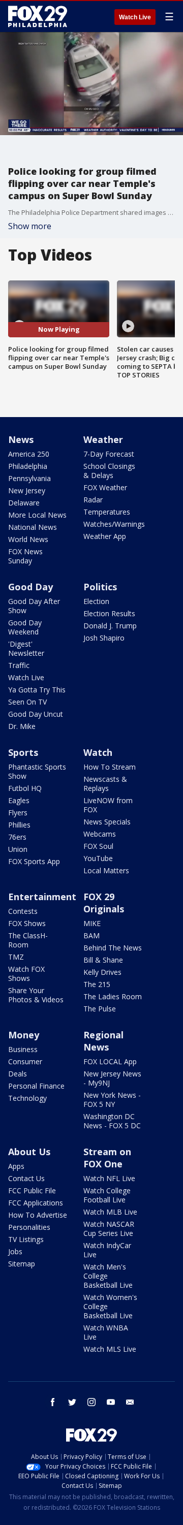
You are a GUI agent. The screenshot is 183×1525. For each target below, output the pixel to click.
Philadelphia (27, 466)
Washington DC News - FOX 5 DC (112, 1120)
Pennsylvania (29, 478)
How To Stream (109, 767)
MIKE (92, 923)
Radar (93, 499)
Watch (97, 752)
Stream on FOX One (107, 1158)
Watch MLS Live (109, 1349)
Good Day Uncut (35, 714)
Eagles (18, 800)
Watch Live (135, 17)
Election (96, 601)
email (130, 1402)
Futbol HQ (25, 788)
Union (17, 849)
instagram (91, 1402)
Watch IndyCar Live (107, 1250)
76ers (17, 837)
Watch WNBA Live (105, 1332)
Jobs (15, 1251)
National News (32, 527)
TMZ (16, 957)
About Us (29, 1152)
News (21, 439)
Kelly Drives (102, 972)
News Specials (107, 822)
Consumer (25, 1061)
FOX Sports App (34, 861)
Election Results (109, 613)
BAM (91, 935)
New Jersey (26, 490)
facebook (53, 1402)
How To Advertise (37, 1215)
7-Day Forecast (108, 454)
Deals (17, 1073)
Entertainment (42, 897)
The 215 (96, 984)
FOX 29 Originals (103, 903)
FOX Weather (105, 487)
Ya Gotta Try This (37, 689)
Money (23, 1035)
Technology (27, 1098)
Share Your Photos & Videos (36, 995)
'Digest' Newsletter (26, 648)
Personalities (29, 1227)
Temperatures (106, 512)
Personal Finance (36, 1086)
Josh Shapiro (104, 638)
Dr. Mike (22, 726)
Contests (23, 911)
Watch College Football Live (107, 1195)
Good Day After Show (34, 605)
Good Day (30, 587)
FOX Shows (27, 923)
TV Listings (26, 1239)
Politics (100, 587)
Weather (103, 439)
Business (23, 1049)
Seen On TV (27, 702)
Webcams (99, 834)
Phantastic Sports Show (37, 771)
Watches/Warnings (114, 524)
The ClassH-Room (28, 940)
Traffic (18, 665)
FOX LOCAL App (110, 1061)
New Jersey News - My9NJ (112, 1078)
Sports (23, 752)
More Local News (37, 515)
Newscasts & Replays (105, 783)
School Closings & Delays (109, 470)
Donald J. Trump (110, 625)
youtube (111, 1402)
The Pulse (99, 1008)
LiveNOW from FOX (108, 805)
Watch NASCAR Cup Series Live (108, 1228)
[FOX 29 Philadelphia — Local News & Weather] (37, 16)
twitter (72, 1402)
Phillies (19, 825)
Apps (16, 1166)
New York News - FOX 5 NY (112, 1099)
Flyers (17, 812)
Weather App (104, 536)
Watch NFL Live (109, 1178)
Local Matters (106, 870)
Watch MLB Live (110, 1212)
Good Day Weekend (25, 627)
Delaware (24, 502)
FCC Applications (35, 1203)
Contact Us (26, 1178)
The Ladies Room (112, 996)
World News (28, 539)
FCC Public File (32, 1190)
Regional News (103, 1041)
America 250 (28, 454)
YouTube (98, 858)
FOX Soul (98, 846)
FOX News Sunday (25, 556)
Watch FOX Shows (26, 973)
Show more (29, 226)
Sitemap (21, 1263)
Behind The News (112, 947)
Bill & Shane (103, 960)
